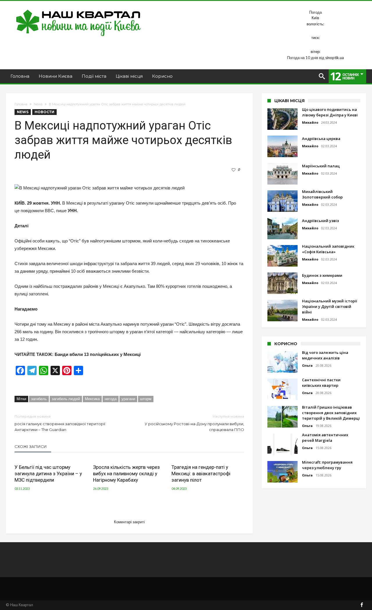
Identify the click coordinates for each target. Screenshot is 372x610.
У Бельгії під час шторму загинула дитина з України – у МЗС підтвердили (48, 473)
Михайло (310, 122)
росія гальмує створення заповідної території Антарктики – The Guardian (60, 423)
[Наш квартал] (78, 9)
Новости (44, 112)
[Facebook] (361, 605)
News (38, 104)
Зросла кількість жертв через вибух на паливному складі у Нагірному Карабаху (126, 473)
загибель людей (66, 398)
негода (111, 398)
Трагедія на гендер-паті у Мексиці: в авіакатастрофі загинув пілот (200, 473)
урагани (128, 398)
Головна (21, 104)
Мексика (92, 398)
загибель (39, 398)
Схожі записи (31, 446)
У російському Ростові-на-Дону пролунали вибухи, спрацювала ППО (194, 423)
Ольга (307, 365)
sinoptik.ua (334, 57)
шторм (145, 398)
